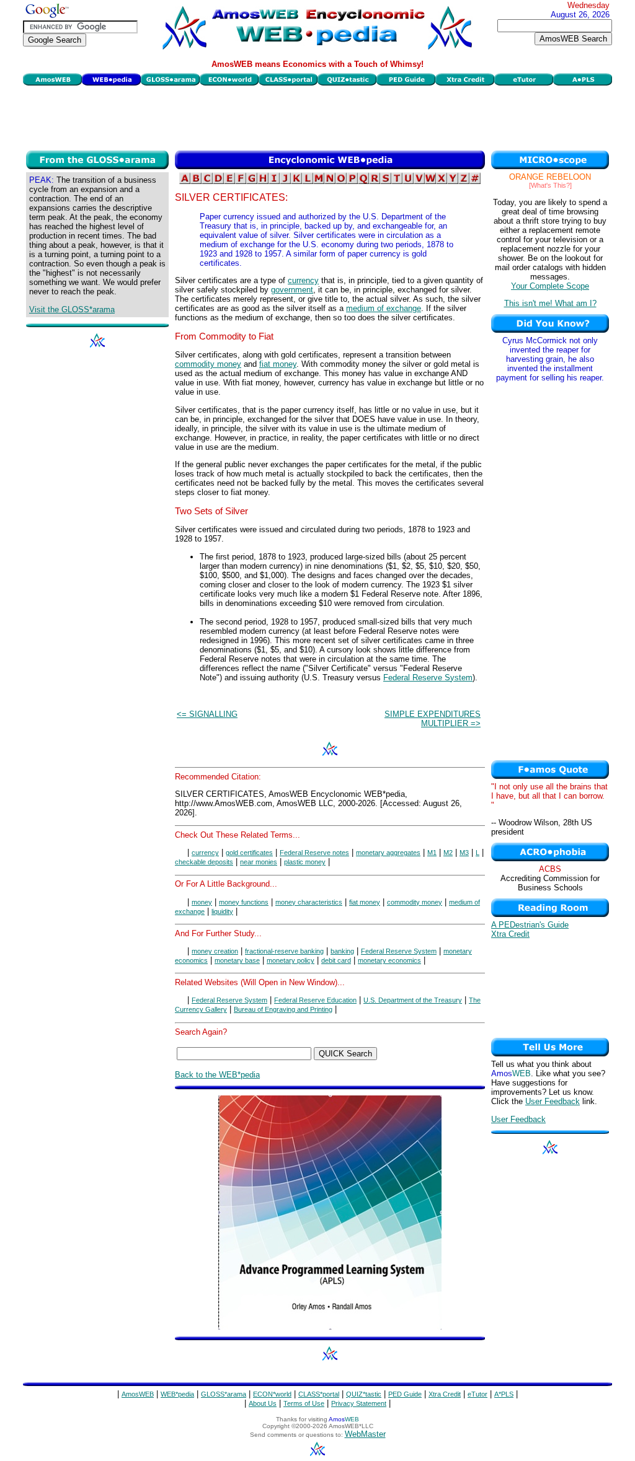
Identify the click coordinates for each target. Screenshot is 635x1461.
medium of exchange (383, 308)
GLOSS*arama (223, 1394)
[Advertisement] (317, 116)
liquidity (222, 911)
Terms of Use (303, 1403)
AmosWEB (138, 1394)
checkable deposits (204, 862)
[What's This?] (550, 185)
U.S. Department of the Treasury (412, 1000)
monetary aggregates (388, 852)
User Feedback (552, 1101)
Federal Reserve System (428, 677)
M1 (432, 852)
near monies (258, 862)
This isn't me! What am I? (550, 303)
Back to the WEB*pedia (217, 1074)
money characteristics (308, 902)
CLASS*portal (318, 1394)
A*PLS (503, 1394)
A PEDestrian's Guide (530, 924)
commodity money (208, 364)
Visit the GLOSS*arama (72, 309)
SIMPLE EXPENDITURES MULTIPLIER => (432, 718)
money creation (215, 951)
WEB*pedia (177, 1394)
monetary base (237, 960)
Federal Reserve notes (314, 852)
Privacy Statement (358, 1403)
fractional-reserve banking (284, 951)
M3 (464, 852)
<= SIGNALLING (207, 714)
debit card (336, 960)
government (292, 289)
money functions (244, 902)
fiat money (277, 364)
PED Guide (405, 1394)
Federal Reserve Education (315, 1000)
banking (342, 951)
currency (303, 280)
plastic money (305, 862)
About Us (263, 1403)
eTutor (477, 1394)
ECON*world (272, 1394)
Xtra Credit (510, 934)
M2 (448, 852)
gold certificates (249, 852)
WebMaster (365, 1434)
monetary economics (389, 960)
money (202, 902)
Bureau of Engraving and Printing (283, 1009)
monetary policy (290, 960)
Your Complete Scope (550, 286)
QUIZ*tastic (363, 1394)
